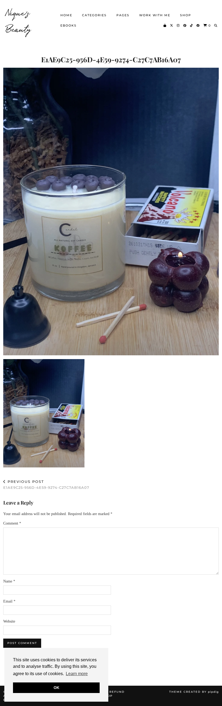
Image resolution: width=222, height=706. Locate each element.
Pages (122, 15)
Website (9, 621)
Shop (185, 15)
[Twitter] (172, 25)
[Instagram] (178, 25)
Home (66, 15)
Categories (94, 15)
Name (9, 581)
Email (9, 601)
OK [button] (56, 687)
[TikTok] (191, 25)
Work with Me (154, 15)
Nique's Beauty (19, 20)
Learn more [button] (77, 673)
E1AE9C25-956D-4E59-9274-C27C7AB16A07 (46, 484)
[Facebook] (198, 25)
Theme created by (194, 692)
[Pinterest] (185, 25)
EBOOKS (68, 25)
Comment (12, 523)
